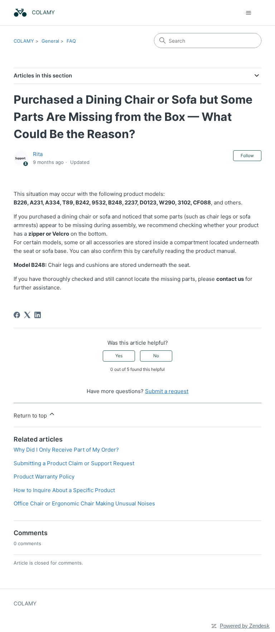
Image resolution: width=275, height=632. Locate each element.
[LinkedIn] (37, 315)
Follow (247, 155)
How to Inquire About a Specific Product (64, 490)
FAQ (71, 41)
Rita (38, 154)
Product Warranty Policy (44, 476)
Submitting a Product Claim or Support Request (74, 463)
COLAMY (24, 41)
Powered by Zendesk (245, 626)
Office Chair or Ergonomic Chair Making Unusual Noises (84, 503)
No (156, 355)
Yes (118, 355)
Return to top (31, 415)
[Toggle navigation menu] (248, 13)
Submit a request (166, 391)
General (50, 41)
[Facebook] (17, 315)
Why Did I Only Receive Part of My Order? (66, 449)
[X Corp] (27, 315)
